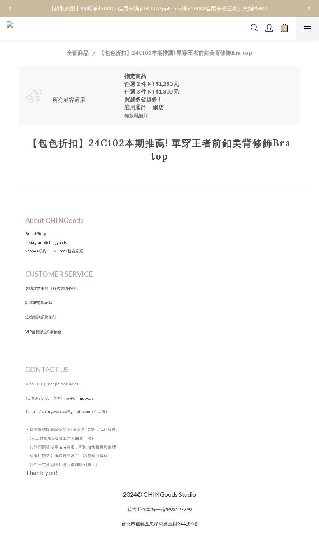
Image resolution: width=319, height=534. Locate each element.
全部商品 (78, 52)
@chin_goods (55, 242)
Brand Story (36, 233)
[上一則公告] (9, 8)
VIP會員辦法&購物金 (43, 331)
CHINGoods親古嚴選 (64, 251)
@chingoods (82, 398)
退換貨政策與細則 (40, 317)
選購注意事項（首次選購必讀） (52, 288)
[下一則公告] (309, 8)
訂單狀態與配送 (39, 302)
